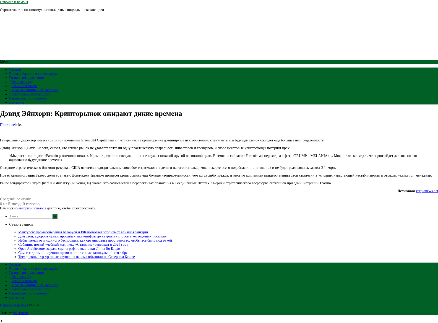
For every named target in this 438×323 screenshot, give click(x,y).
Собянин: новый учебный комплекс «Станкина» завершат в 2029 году (73, 244)
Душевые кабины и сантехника (33, 90)
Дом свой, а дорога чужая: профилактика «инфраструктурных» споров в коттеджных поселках (92, 236)
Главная (15, 69)
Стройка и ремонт (14, 2)
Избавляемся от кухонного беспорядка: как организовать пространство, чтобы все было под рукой (95, 240)
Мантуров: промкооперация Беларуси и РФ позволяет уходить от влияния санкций (83, 232)
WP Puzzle (21, 313)
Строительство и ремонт (28, 98)
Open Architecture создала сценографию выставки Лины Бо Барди (69, 248)
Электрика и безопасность (29, 94)
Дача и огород (20, 82)
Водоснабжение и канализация (33, 74)
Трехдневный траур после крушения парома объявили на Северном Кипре (76, 257)
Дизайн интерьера (23, 86)
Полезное (16, 102)
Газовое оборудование (26, 78)
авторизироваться (32, 208)
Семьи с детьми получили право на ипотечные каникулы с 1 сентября (73, 253)
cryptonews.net (427, 191)
